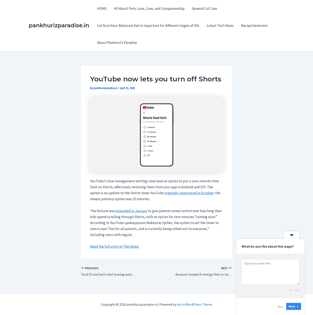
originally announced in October (189, 193)
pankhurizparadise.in (59, 25)
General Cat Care (204, 8)
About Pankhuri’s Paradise (117, 42)
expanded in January (131, 211)
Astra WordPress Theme (194, 304)
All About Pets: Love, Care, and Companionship (149, 8)
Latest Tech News (220, 25)
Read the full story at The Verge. (114, 246)
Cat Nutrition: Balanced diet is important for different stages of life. (148, 25)
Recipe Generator (254, 25)
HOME (102, 8)
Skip (280, 306)
